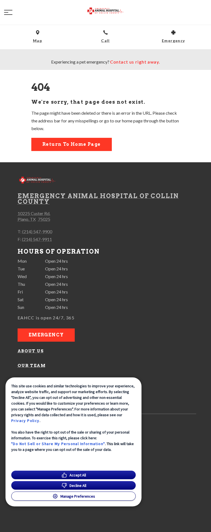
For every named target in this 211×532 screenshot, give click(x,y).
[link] (105, 11)
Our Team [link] (32, 365)
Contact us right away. (135, 61)
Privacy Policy (25, 420)
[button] (8, 12)
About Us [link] (31, 351)
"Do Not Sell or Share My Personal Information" (58, 443)
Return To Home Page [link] (71, 144)
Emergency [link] (46, 335)
